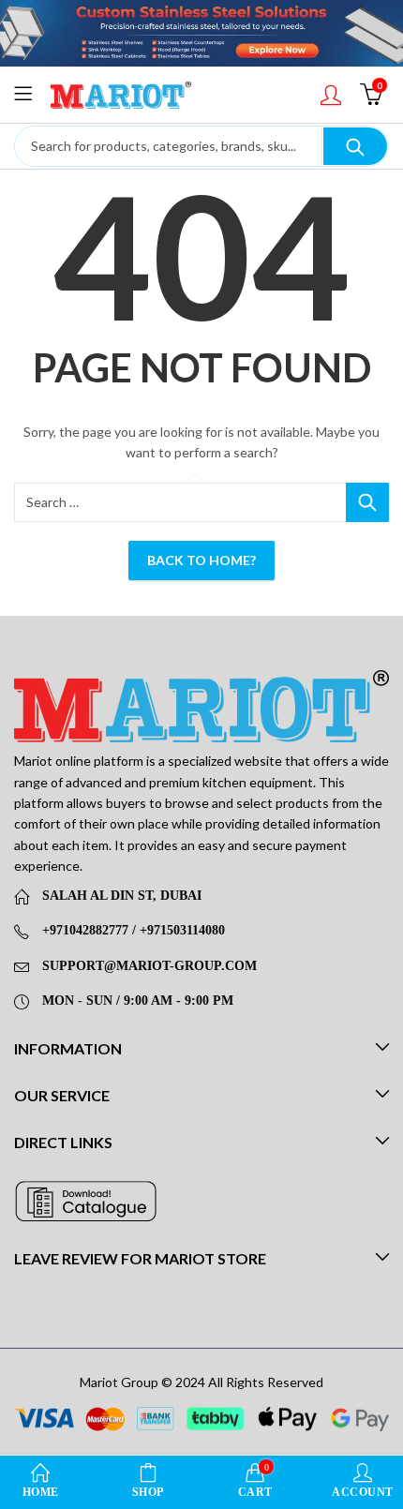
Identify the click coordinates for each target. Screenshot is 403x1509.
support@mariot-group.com (149, 966)
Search (355, 146)
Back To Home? (201, 560)
